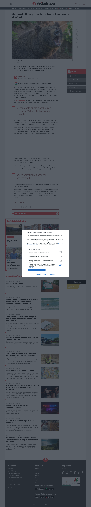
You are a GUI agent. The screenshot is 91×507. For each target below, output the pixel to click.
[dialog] (45, 253)
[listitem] (45, 249)
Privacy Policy (52, 274)
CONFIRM (36, 270)
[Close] (67, 232)
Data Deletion (38, 274)
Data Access (45, 274)
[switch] (60, 252)
